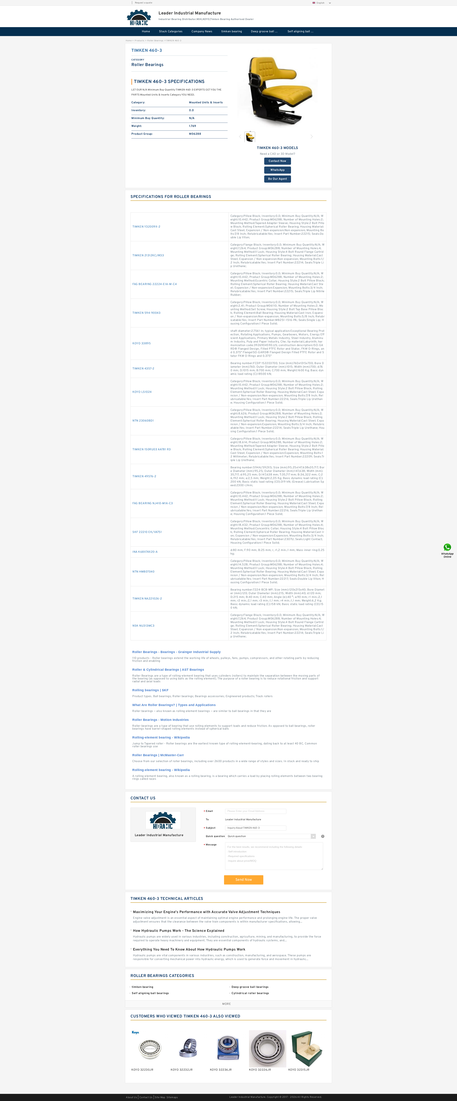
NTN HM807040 (143, 572)
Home (146, 31)
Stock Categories (171, 31)
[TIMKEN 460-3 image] (277, 88)
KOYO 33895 (141, 343)
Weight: (136, 126)
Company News (202, 31)
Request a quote (143, 2)
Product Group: (142, 134)
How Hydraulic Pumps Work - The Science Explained (178, 931)
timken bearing (231, 31)
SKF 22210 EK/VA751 (147, 532)
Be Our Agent (277, 179)
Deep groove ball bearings (267, 31)
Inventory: (138, 110)
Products (139, 40)
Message (210, 845)
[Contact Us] (448, 550)
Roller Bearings (155, 40)
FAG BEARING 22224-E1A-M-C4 (154, 284)
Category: (138, 102)
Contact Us (146, 1097)
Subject (210, 828)
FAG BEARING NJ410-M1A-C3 (152, 503)
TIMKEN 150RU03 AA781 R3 (151, 449)
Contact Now (277, 161)
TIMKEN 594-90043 (146, 313)
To (207, 819)
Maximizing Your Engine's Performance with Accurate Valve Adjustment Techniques (206, 912)
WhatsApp (277, 170)
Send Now (243, 880)
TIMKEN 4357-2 (143, 369)
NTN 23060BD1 (143, 421)
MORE (226, 1004)
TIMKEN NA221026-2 (147, 599)
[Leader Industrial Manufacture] (139, 17)
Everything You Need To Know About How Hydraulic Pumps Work (189, 949)
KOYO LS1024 (142, 392)
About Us (131, 1097)
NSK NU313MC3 (143, 626)
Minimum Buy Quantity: (148, 118)
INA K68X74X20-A (145, 552)
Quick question (215, 836)
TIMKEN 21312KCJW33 (148, 255)
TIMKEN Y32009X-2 (146, 227)
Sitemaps (172, 1097)
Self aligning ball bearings (303, 31)
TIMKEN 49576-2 (144, 476)
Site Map (160, 1097)
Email (208, 811)
